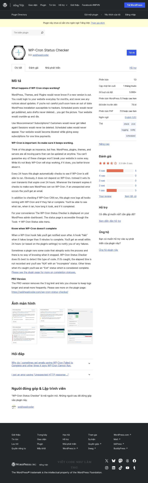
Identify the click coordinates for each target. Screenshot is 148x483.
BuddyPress (121, 448)
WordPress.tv (70, 448)
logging (125, 130)
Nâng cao (104, 144)
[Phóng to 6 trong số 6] (88, 333)
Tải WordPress (134, 5)
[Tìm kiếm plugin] (42, 33)
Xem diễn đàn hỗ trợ (110, 220)
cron (133, 124)
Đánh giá (33, 67)
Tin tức (15, 439)
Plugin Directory (19, 14)
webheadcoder (41, 55)
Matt (117, 439)
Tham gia (92, 435)
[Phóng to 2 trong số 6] (33, 329)
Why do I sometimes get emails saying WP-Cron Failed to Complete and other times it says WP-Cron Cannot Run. (42, 364)
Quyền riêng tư (19, 448)
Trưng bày (42, 435)
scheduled (130, 136)
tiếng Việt (43, 465)
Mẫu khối (41, 448)
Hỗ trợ (133, 67)
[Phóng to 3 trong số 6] (61, 312)
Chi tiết (18, 67)
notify (133, 130)
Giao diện (41, 439)
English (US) (130, 117)
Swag (92, 448)
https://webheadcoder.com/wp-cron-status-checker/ (40, 292)
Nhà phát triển (52, 67)
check (126, 124)
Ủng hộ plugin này (108, 249)
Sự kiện (91, 439)
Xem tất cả (130, 196)
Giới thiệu (16, 435)
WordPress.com (122, 435)
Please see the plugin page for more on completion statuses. (44, 272)
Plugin (40, 444)
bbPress (119, 444)
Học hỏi (66, 435)
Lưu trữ (15, 444)
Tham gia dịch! (98, 23)
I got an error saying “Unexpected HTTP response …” (40, 374)
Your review (105, 196)
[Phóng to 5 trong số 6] (88, 312)
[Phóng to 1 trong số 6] (33, 312)
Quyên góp (94, 444)
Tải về (132, 52)
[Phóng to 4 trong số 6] (61, 328)
